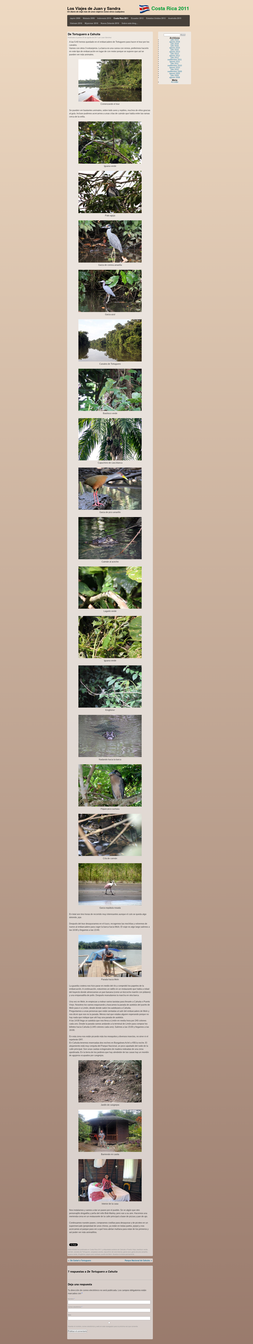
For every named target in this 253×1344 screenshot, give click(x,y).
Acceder (174, 82)
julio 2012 (175, 57)
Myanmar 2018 (91, 23)
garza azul (127, 1252)
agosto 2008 (174, 77)
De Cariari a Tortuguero (79, 1260)
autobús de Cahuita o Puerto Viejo (123, 1249)
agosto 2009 (174, 73)
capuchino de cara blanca (113, 1252)
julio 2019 (175, 40)
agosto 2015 (174, 48)
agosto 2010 (174, 67)
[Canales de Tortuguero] (110, 361)
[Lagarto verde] (110, 608)
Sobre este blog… (130, 23)
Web (69, 1315)
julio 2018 (175, 44)
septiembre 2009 (174, 71)
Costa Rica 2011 (121, 18)
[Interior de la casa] (110, 1200)
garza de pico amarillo (139, 1252)
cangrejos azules (97, 1252)
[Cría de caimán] (110, 855)
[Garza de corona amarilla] (110, 262)
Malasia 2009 (89, 18)
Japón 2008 (75, 18)
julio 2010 (175, 69)
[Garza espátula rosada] (110, 905)
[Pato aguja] (110, 212)
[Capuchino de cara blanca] (110, 460)
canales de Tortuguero (82, 1252)
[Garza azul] (110, 311)
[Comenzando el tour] (110, 101)
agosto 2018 (174, 42)
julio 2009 (175, 75)
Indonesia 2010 (104, 18)
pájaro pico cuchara (93, 1254)
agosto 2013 (174, 52)
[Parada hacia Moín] (110, 976)
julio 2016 (175, 46)
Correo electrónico (75, 1307)
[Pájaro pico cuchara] (110, 806)
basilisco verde (142, 1249)
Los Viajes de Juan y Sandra (93, 8)
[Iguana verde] (110, 163)
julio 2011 (175, 63)
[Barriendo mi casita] (110, 1151)
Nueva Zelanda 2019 (110, 23)
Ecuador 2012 (137, 18)
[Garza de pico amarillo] (110, 509)
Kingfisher (81, 1254)
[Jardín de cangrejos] (110, 1102)
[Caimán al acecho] (110, 558)
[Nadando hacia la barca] (110, 756)
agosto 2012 (174, 55)
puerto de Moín (106, 1254)
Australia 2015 (174, 18)
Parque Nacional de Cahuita (138, 1260)
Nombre (71, 1299)
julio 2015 (175, 50)
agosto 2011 (174, 61)
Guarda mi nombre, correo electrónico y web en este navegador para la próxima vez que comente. (103, 1326)
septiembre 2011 (174, 59)
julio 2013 (175, 53)
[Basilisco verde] (110, 410)
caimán (70, 1252)
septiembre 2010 (174, 65)
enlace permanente (127, 1254)
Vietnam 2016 (76, 23)
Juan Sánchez (106, 37)
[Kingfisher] (110, 707)
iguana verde (72, 1254)
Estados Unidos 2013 (156, 18)
